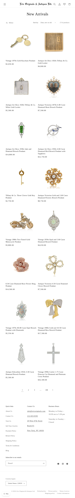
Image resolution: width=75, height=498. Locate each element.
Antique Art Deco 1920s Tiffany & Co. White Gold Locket (21, 106)
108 (46, 390)
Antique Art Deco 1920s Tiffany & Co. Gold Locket (53, 62)
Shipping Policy (11, 441)
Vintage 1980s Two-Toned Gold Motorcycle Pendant (18, 241)
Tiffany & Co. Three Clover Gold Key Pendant (20, 196)
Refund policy (41, 491)
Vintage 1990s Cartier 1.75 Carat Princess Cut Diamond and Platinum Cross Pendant (52, 374)
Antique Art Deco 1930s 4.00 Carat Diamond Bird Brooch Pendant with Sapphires (51, 151)
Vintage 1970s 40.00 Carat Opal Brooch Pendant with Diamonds (21, 329)
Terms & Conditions (12, 446)
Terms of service (64, 491)
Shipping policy (50, 493)
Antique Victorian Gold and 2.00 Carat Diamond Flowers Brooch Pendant (53, 196)
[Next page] (52, 390)
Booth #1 (30, 426)
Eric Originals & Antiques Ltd (26, 491)
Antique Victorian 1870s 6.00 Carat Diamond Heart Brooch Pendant (51, 106)
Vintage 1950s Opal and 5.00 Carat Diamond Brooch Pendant (51, 241)
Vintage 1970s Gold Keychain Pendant (20, 61)
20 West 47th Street (34, 421)
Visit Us (8, 421)
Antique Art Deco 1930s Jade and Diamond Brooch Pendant (18, 150)
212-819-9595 (32, 416)
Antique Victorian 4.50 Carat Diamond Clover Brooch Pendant (53, 285)
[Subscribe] (43, 463)
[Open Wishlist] (64, 4)
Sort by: (35, 22)
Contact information (63, 493)
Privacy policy (52, 491)
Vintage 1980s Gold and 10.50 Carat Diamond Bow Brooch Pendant (52, 329)
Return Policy (10, 436)
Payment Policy (11, 431)
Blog (7, 450)
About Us (9, 411)
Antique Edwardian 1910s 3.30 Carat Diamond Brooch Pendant (20, 373)
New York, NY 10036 (35, 431)
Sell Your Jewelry (12, 426)
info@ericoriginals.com (36, 411)
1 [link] (22, 390)
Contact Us (9, 416)
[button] (4, 4)
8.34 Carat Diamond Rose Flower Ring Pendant (21, 285)
